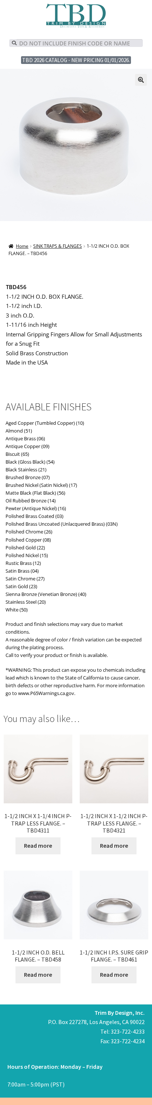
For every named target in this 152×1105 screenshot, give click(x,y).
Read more (38, 845)
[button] (141, 80)
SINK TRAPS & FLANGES (57, 246)
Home (22, 246)
